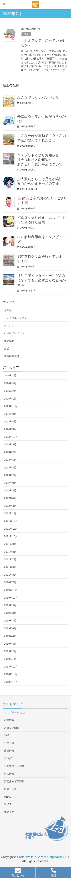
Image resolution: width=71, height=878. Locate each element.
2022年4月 (10, 498)
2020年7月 (10, 582)
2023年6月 (10, 459)
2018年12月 (11, 666)
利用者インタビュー (15, 333)
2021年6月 (10, 567)
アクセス (9, 743)
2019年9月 (10, 605)
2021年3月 (10, 574)
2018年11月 (10, 674)
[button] (18, 873)
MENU (7, 796)
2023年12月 (11, 436)
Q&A (6, 735)
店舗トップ (10, 789)
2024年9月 (10, 413)
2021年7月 (10, 559)
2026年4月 (10, 383)
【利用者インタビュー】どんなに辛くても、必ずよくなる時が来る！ (41, 280)
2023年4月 (10, 467)
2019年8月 (10, 612)
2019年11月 (10, 590)
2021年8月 (10, 551)
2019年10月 (11, 597)
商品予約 (9, 812)
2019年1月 (10, 658)
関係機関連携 (11, 356)
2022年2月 (10, 505)
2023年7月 (10, 452)
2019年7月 (10, 620)
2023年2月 (10, 475)
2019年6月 (10, 628)
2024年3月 (10, 429)
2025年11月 (10, 406)
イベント (9, 325)
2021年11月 (10, 528)
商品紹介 (9, 340)
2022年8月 (10, 490)
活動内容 (9, 720)
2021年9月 (10, 544)
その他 (8, 310)
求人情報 (9, 773)
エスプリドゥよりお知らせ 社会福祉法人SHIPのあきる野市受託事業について (39, 159)
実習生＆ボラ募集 (14, 781)
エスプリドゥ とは (14, 712)
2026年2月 (10, 391)
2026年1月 (10, 398)
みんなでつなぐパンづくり (38, 98)
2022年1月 (10, 513)
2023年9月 (10, 444)
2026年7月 (10, 375)
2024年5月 (10, 421)
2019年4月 (10, 636)
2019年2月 (10, 651)
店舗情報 (9, 750)
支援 (26, 34)
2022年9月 (10, 482)
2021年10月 (11, 536)
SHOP (7, 804)
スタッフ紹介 (11, 727)
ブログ (8, 758)
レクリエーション (17, 317)
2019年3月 (10, 643)
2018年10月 (11, 681)
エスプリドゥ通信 (14, 766)
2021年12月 (11, 521)
